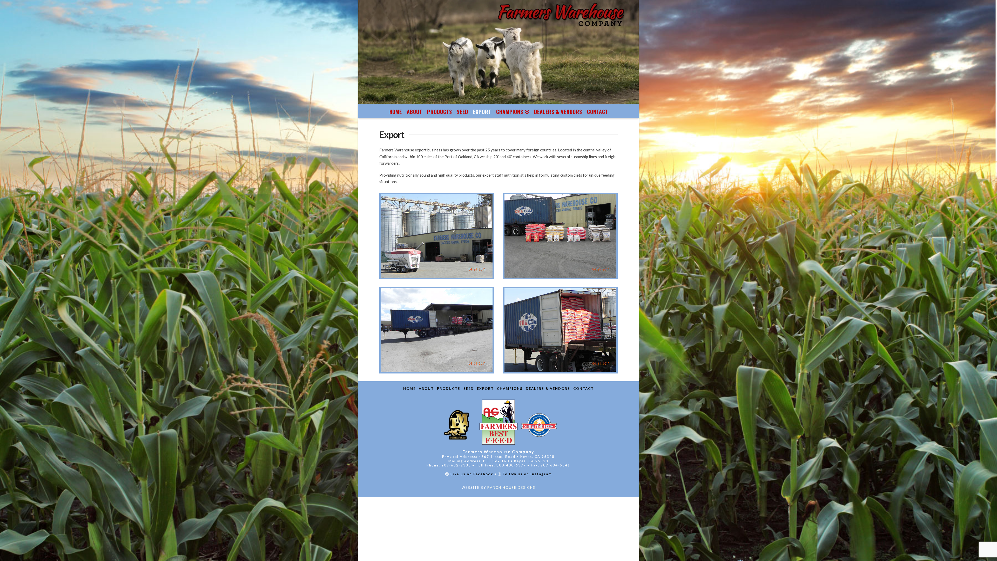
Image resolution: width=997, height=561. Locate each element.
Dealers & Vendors (548, 388)
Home (409, 388)
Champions (510, 388)
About (426, 388)
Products (448, 388)
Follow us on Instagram (527, 474)
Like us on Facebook (471, 474)
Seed (468, 388)
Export (485, 388)
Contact (583, 388)
